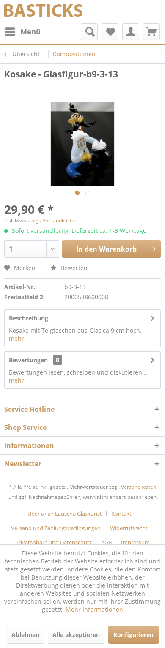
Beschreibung (28, 318)
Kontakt (121, 513)
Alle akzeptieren (76, 635)
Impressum (135, 542)
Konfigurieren (133, 635)
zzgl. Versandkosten (53, 220)
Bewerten (73, 268)
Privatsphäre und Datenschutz (53, 542)
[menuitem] (22, 31)
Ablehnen (25, 635)
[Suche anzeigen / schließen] (89, 31)
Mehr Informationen (94, 609)
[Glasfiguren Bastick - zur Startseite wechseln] (43, 11)
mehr (16, 338)
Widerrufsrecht (129, 528)
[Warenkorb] (151, 31)
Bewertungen (28, 360)
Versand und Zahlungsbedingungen (56, 528)
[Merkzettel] (110, 31)
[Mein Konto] (130, 31)
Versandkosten (138, 486)
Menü (30, 31)
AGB (106, 542)
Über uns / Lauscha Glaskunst (65, 513)
